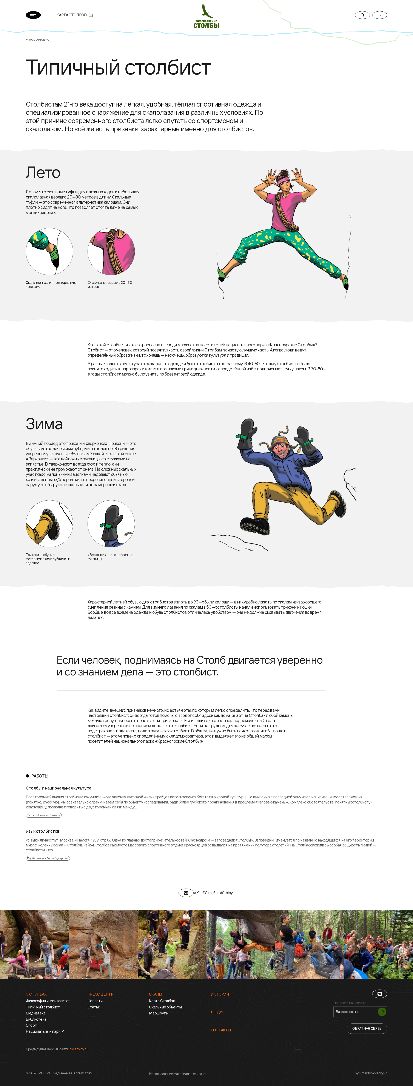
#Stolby (226, 892)
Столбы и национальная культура (58, 788)
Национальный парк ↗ (45, 1031)
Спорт (31, 1025)
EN (379, 15)
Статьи (94, 1007)
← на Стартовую (37, 39)
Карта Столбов (72, 14)
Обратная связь (367, 1028)
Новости (95, 1000)
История (220, 994)
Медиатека (35, 1013)
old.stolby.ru (78, 1049)
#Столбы (210, 892)
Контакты (221, 1030)
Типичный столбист (43, 1007)
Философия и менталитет (48, 1000)
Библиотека (36, 1019)
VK (196, 892)
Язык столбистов (42, 831)
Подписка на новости (349, 1003)
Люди (217, 1012)
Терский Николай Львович (43, 815)
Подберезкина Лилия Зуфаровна (48, 858)
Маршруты (158, 1013)
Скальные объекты (165, 1007)
